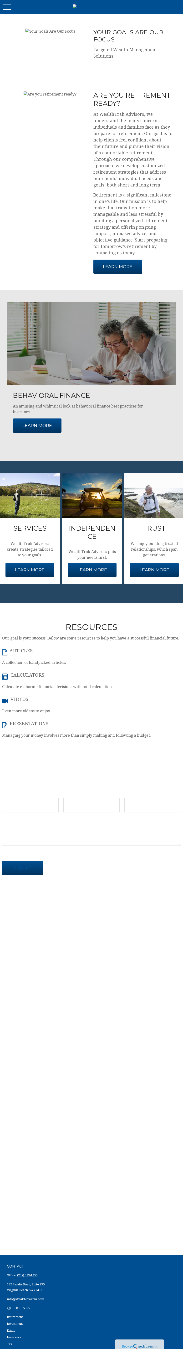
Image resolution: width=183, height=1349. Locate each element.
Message (10, 817)
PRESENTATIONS (29, 723)
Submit (22, 868)
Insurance (14, 1337)
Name (7, 794)
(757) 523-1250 (27, 1275)
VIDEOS (19, 699)
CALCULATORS (27, 675)
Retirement (15, 1317)
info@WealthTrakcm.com (25, 1299)
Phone (130, 794)
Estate (11, 1330)
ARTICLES (21, 651)
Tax (9, 1344)
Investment (15, 1323)
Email (68, 794)
